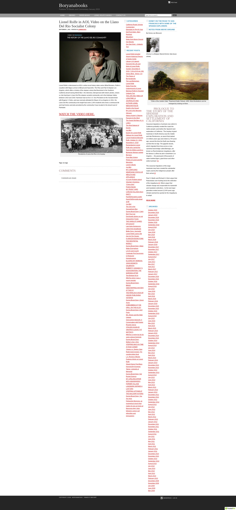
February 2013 (153, 390)
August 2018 (152, 227)
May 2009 (151, 491)
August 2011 (152, 434)
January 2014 (152, 363)
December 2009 (153, 481)
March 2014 (152, 358)
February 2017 (153, 271)
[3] (159, 183)
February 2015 (153, 331)
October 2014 (152, 340)
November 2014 (153, 338)
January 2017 (152, 274)
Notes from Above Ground (134, 39)
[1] (158, 161)
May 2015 (151, 323)
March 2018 (152, 239)
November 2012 (153, 397)
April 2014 (151, 355)
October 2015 (152, 311)
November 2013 (153, 367)
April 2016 (151, 296)
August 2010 (152, 463)
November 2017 (153, 249)
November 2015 (153, 308)
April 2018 (151, 237)
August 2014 (152, 345)
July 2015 (151, 318)
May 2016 (151, 294)
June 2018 (151, 232)
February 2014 (153, 360)
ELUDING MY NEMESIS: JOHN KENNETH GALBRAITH (134, 263)
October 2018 (152, 222)
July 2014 (151, 348)
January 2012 (152, 422)
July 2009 (151, 486)
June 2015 (151, 321)
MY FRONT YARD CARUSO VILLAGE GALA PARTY (134, 192)
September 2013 (153, 372)
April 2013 (151, 385)
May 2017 (151, 264)
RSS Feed (174, 2)
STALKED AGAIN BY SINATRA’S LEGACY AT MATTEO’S (134, 329)
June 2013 (151, 380)
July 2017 (151, 259)
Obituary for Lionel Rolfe (134, 135)
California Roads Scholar (134, 24)
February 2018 (153, 242)
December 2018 (153, 217)
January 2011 (152, 451)
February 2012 (153, 419)
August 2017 (152, 257)
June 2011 (151, 439)
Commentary (82, 29)
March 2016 (152, 299)
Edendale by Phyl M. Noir (134, 29)
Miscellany (129, 37)
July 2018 (151, 230)
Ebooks (72, 15)
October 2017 (152, 252)
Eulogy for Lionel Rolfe (133, 133)
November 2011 (153, 427)
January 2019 (152, 215)
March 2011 (152, 446)
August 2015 (152, 316)
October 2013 (152, 370)
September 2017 (153, 254)
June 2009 (151, 488)
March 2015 (152, 328)
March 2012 (152, 417)
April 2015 (151, 326)
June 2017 (151, 262)
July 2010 (151, 466)
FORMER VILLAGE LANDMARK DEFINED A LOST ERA (134, 386)
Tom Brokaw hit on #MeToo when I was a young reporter (133, 278)
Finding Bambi (131, 187)
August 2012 (152, 404)
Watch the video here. (77, 114)
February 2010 (153, 478)
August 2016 (152, 286)
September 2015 (153, 313)
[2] (155, 173)
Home (62, 15)
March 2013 (152, 387)
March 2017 (152, 269)
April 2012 (151, 414)
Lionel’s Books (131, 165)
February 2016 (153, 301)
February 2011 (153, 449)
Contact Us (120, 15)
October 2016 (152, 281)
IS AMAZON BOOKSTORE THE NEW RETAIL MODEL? (134, 241)
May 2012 (151, 412)
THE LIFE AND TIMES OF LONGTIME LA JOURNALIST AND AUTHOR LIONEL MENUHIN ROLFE (134, 101)
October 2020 (152, 210)
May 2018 (151, 235)
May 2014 (151, 353)
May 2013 (151, 382)
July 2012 (151, 407)
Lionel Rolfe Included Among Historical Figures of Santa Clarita (134, 56)
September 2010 (153, 461)
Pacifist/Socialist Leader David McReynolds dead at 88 (134, 199)
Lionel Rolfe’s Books (103, 15)
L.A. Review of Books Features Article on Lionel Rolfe (134, 359)
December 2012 (153, 395)
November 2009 (153, 483)
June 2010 (151, 468)
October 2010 (152, 459)
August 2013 (152, 375)
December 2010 (153, 454)
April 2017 (151, 267)
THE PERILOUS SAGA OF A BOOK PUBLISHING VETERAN (134, 295)
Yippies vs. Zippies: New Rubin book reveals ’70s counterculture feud (134, 352)
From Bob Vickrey (132, 157)
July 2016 (151, 289)
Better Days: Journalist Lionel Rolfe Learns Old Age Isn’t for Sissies (134, 233)
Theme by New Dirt (90, 497)
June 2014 (151, 350)
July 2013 (151, 377)
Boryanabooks (73, 5)
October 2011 (152, 429)
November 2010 (153, 456)
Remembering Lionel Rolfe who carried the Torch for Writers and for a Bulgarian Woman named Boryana (134, 150)
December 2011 (153, 424)
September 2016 (153, 284)
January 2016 (152, 303)
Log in (175, 498)
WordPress (167, 498)
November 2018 (153, 220)
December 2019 (153, 212)
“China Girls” (130, 184)
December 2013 (153, 365)
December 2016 (153, 276)
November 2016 (153, 279)
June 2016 (151, 291)
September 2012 (153, 402)
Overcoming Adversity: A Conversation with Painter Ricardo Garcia (134, 322)
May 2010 (151, 471)
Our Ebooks (130, 42)
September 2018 (153, 225)
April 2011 (151, 444)
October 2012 (152, 399)
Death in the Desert (132, 108)
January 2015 (152, 333)
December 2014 (153, 335)
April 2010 (151, 473)
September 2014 (153, 343)
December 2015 (153, 306)
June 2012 (151, 409)
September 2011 (153, 431)
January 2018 (152, 244)
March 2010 (152, 476)
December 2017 (153, 247)
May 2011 (151, 441)
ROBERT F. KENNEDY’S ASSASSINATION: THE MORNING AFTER (134, 270)
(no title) (128, 130)
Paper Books (84, 15)
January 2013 (152, 392)
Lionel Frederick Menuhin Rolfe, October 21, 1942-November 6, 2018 (134, 140)
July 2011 (151, 436)
